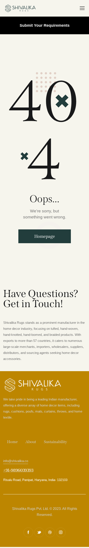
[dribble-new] (50, 532)
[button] (82, 8)
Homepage (44, 236)
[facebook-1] (28, 532)
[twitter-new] (39, 532)
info (15, 461)
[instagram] (61, 532)
